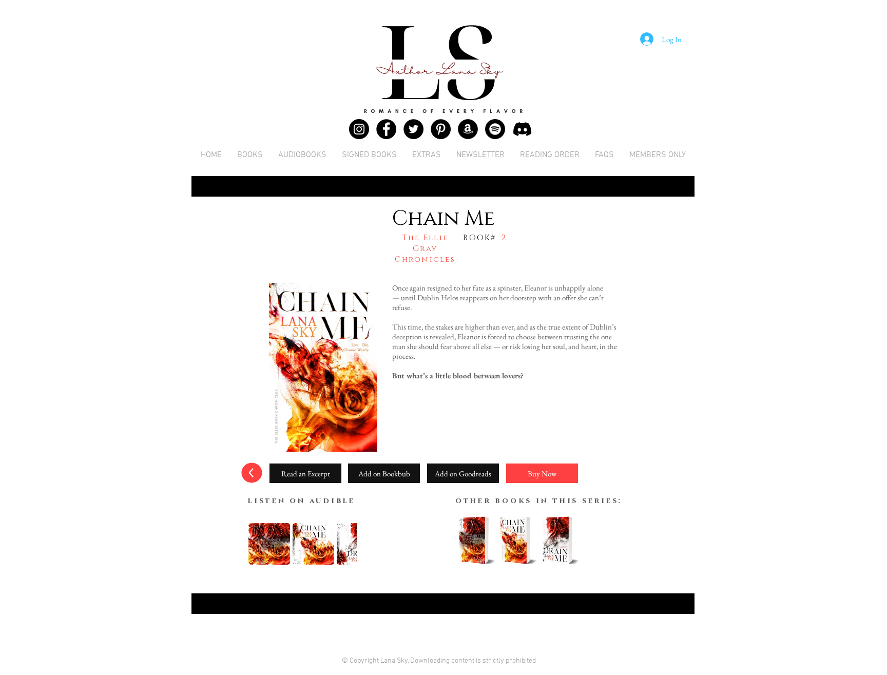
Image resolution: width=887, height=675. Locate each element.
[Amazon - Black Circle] (468, 129)
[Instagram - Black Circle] (359, 129)
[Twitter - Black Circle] (413, 129)
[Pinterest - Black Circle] (441, 129)
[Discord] (522, 129)
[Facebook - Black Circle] (386, 129)
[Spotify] (495, 129)
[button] (305, 473)
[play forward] (344, 544)
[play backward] (261, 544)
